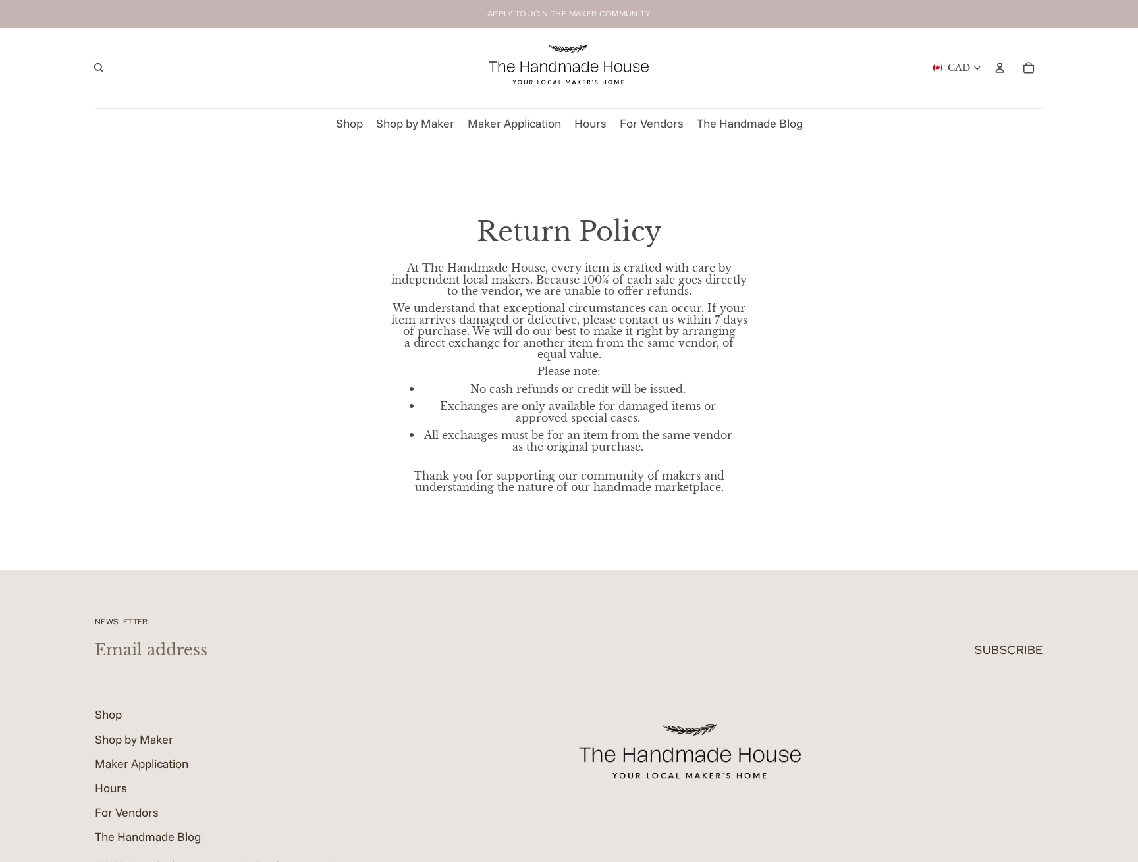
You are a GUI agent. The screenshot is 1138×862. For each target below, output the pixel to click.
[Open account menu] (999, 67)
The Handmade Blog (148, 836)
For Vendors (127, 812)
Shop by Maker (134, 739)
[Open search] (98, 67)
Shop (108, 714)
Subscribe (1009, 649)
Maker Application (141, 763)
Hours (111, 788)
